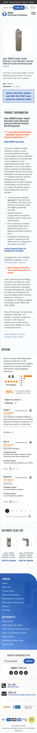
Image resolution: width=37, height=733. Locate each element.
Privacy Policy (8, 591)
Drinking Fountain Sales (12, 640)
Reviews (31, 2)
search (17, 7)
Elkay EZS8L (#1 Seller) (12, 625)
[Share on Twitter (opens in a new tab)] (14, 469)
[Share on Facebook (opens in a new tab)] (10, 469)
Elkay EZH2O (7, 621)
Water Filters (8, 636)
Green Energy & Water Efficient (16, 629)
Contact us (24, 2)
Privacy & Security (15, 2)
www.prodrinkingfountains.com (14, 728)
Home (4, 583)
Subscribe (29, 661)
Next (31, 544)
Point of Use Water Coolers (14, 633)
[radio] (27, 376)
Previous (4, 544)
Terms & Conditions (10, 595)
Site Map (6, 610)
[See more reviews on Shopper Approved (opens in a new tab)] (17, 469)
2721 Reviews (12, 385)
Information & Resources (13, 602)
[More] (33, 12)
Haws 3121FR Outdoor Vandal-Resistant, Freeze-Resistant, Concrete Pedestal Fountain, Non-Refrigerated (9, 555)
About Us (6, 2)
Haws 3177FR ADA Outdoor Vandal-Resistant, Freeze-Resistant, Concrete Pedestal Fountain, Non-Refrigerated (26, 555)
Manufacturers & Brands (12, 598)
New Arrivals (7, 644)
